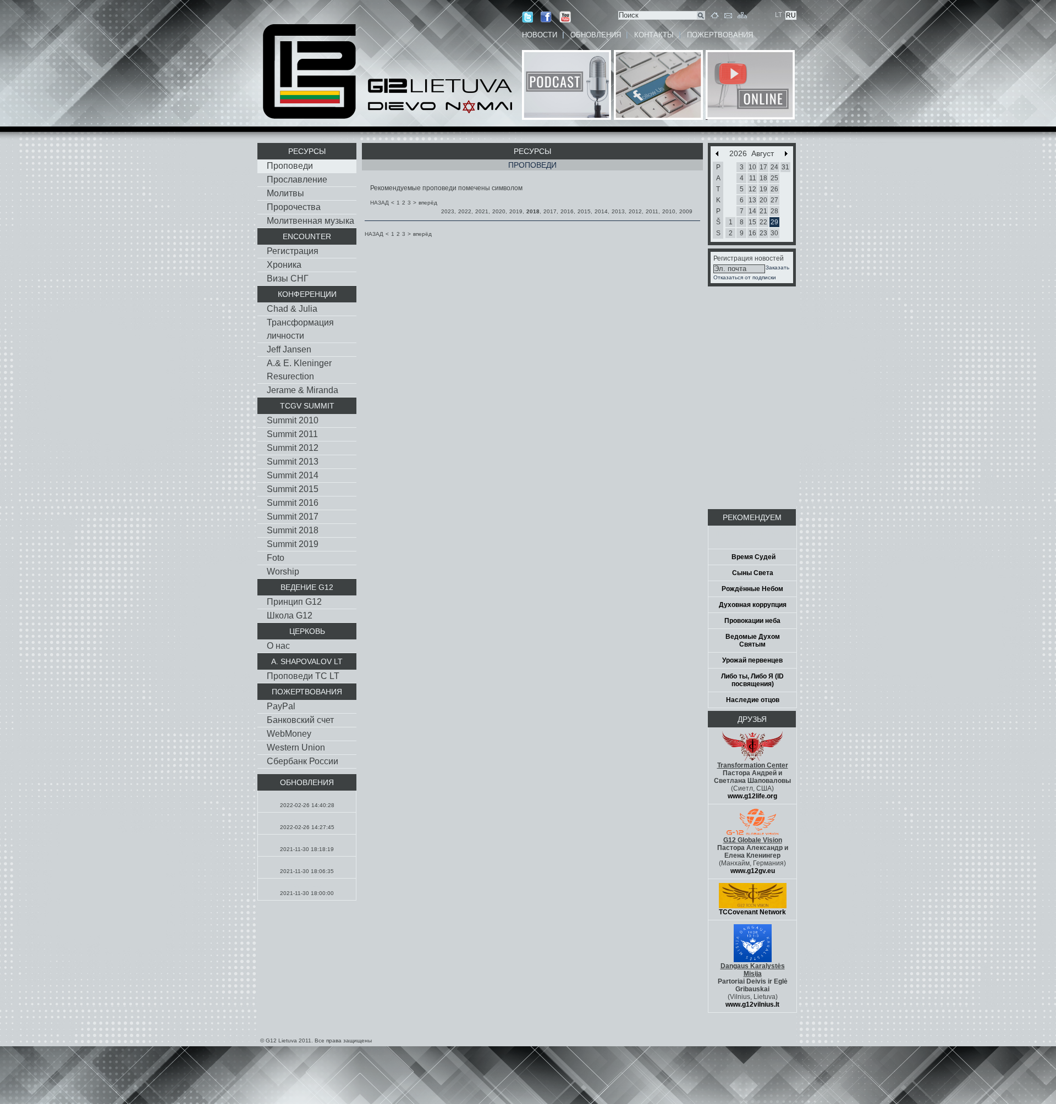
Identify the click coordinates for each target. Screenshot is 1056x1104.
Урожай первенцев (752, 660)
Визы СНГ (288, 278)
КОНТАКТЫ (654, 35)
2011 (652, 211)
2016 (567, 211)
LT (778, 15)
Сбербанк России (302, 761)
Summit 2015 (292, 489)
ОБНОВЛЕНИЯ (595, 35)
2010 (668, 211)
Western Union (296, 747)
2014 (601, 211)
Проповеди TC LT (303, 676)
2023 (447, 211)
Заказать (777, 267)
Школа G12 (289, 615)
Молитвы (285, 193)
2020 (498, 211)
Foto (275, 557)
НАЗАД (379, 203)
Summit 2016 (292, 502)
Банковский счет (300, 720)
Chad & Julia (292, 308)
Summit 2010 (292, 420)
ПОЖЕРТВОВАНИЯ (720, 35)
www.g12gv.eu (752, 871)
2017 (550, 211)
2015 (584, 211)
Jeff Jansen (289, 349)
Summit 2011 (292, 434)
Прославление (297, 179)
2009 (685, 211)
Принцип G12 (294, 601)
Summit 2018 (292, 530)
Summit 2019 (292, 544)
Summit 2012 (292, 447)
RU (791, 15)
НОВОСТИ (539, 35)
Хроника (284, 264)
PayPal (281, 706)
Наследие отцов (752, 700)
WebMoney (289, 733)
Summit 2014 (292, 475)
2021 (481, 211)
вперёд (428, 203)
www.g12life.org (752, 796)
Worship (283, 571)
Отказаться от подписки (744, 277)
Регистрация (292, 251)
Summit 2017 (292, 516)
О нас (278, 645)
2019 (515, 211)
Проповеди (290, 165)
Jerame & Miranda (302, 390)
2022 (464, 211)
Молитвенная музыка (310, 220)
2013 (618, 211)
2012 (635, 211)
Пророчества (294, 207)
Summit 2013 (292, 461)
